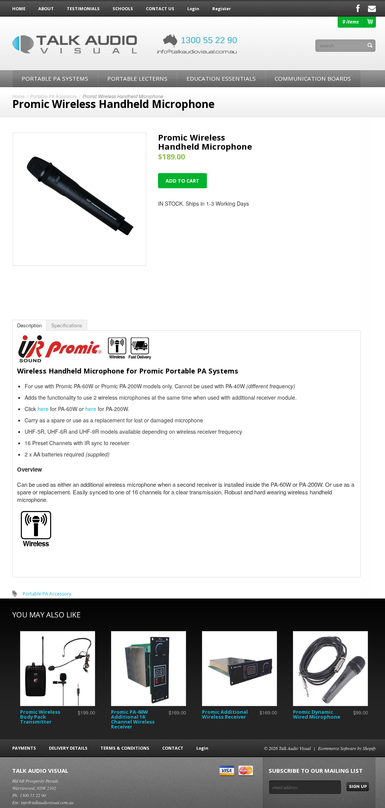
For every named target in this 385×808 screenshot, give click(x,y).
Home (18, 96)
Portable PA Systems (55, 78)
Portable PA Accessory (53, 96)
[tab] (29, 325)
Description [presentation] (29, 325)
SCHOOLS (123, 8)
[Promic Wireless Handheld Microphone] (79, 263)
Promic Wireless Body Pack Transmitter (40, 716)
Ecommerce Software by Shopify (347, 748)
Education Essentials (221, 78)
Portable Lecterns (137, 78)
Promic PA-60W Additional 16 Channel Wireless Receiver (133, 719)
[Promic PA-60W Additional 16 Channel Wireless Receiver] (148, 668)
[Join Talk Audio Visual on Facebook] (358, 9)
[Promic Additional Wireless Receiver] (239, 668)
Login (193, 8)
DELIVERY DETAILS (68, 748)
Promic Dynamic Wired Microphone (316, 714)
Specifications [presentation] (66, 325)
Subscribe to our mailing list (316, 770)
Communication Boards (313, 78)
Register (221, 8)
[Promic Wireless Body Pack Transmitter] (57, 668)
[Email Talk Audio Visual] (372, 9)
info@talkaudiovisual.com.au (47, 802)
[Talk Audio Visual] (125, 43)
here (43, 409)
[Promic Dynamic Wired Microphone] (330, 668)
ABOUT (46, 8)
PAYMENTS (24, 748)
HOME (18, 8)
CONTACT (172, 748)
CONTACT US (160, 8)
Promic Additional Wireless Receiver (225, 714)
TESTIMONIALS (83, 8)
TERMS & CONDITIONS (124, 748)
